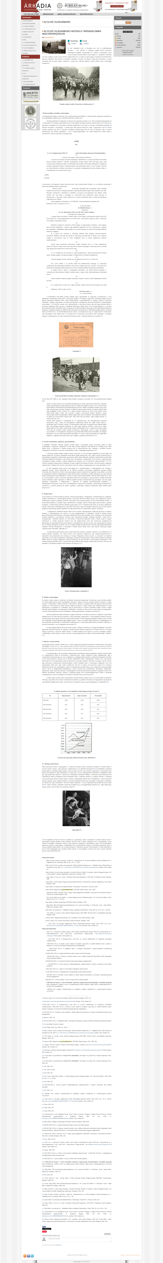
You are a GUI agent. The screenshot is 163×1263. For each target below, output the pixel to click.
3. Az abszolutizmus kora (29, 29)
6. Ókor (24, 39)
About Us (123, 1255)
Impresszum (48, 14)
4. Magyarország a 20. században (28, 33)
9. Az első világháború (28, 48)
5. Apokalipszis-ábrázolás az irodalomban (29, 78)
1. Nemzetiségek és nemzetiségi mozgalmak (28, 22)
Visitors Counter (128, 54)
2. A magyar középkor (28, 26)
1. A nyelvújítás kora (27, 60)
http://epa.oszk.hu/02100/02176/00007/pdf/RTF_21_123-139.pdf (64, 925)
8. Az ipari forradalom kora (29, 45)
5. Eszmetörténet (26, 37)
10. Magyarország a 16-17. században (29, 52)
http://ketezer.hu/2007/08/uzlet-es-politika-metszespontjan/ (81, 867)
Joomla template (76, 1261)
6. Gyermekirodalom (27, 81)
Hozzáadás (107, 1233)
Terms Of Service (135, 1255)
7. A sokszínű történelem (28, 42)
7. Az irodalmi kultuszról (28, 84)
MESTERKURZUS (86, 14)
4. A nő (24, 73)
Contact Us (128, 1255)
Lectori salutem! (31, 14)
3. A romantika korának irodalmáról (28, 69)
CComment (58, 1245)
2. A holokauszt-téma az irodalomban (28, 64)
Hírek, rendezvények (66, 14)
